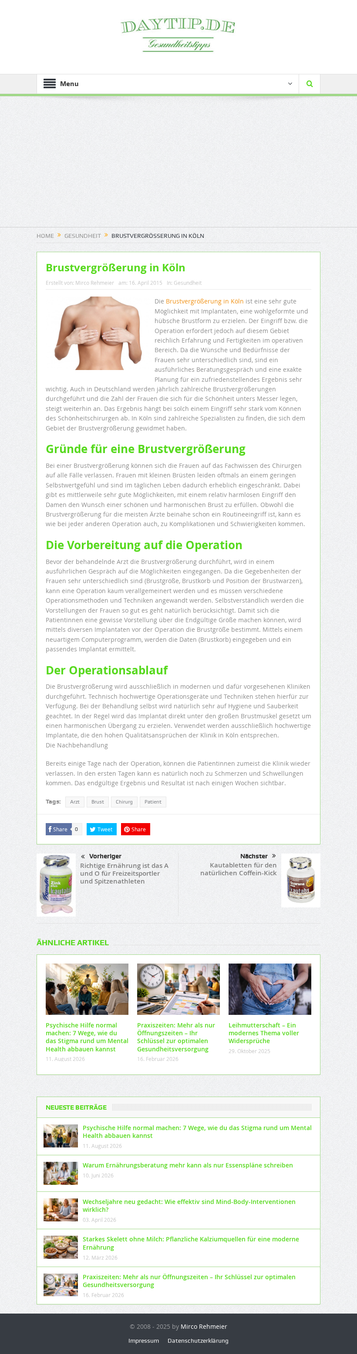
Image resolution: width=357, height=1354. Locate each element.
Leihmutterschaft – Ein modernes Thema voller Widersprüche (264, 1033)
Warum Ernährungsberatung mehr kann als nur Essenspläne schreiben (188, 1165)
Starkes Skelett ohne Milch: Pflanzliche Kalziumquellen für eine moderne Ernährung (191, 1243)
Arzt (75, 802)
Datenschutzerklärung (198, 1340)
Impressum (143, 1340)
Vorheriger (105, 856)
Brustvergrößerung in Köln (205, 301)
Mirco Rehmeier (94, 282)
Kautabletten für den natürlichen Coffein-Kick (238, 868)
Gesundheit (188, 282)
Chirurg (124, 802)
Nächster (254, 856)
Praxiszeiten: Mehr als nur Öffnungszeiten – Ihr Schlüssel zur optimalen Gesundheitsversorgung (176, 1037)
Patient (153, 802)
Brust (97, 802)
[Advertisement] (178, 166)
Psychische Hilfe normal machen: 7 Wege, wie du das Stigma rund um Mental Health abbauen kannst (87, 1037)
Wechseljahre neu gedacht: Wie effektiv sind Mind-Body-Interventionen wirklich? (189, 1205)
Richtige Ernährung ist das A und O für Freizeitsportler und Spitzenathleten (124, 873)
